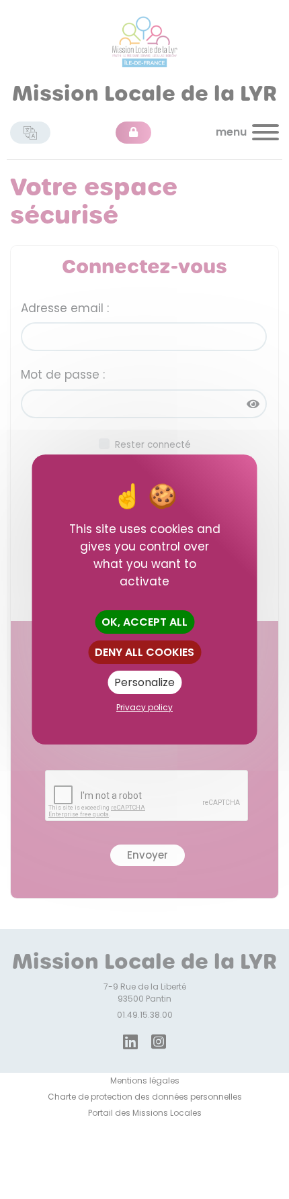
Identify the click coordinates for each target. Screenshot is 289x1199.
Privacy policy (144, 707)
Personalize (144, 682)
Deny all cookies (144, 652)
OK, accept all (144, 622)
